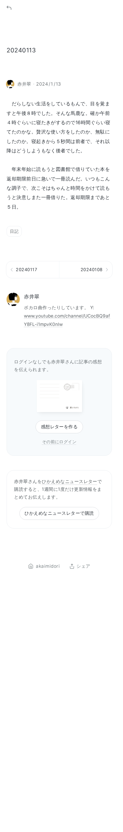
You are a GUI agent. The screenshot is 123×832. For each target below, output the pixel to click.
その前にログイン (59, 441)
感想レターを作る (59, 426)
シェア (83, 566)
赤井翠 (31, 296)
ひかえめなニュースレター (69, 481)
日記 (14, 231)
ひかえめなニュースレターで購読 (59, 513)
